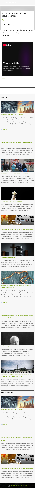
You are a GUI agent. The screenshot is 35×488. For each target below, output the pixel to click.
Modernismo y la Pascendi (8, 346)
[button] (3, 20)
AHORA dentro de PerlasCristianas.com (11, 201)
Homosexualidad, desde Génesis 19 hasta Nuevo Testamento (17, 229)
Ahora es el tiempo (10, 2)
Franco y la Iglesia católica (8, 257)
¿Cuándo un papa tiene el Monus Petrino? (12, 114)
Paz (3, 78)
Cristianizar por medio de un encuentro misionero (14, 173)
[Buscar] (33, 3)
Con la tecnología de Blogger (18, 485)
